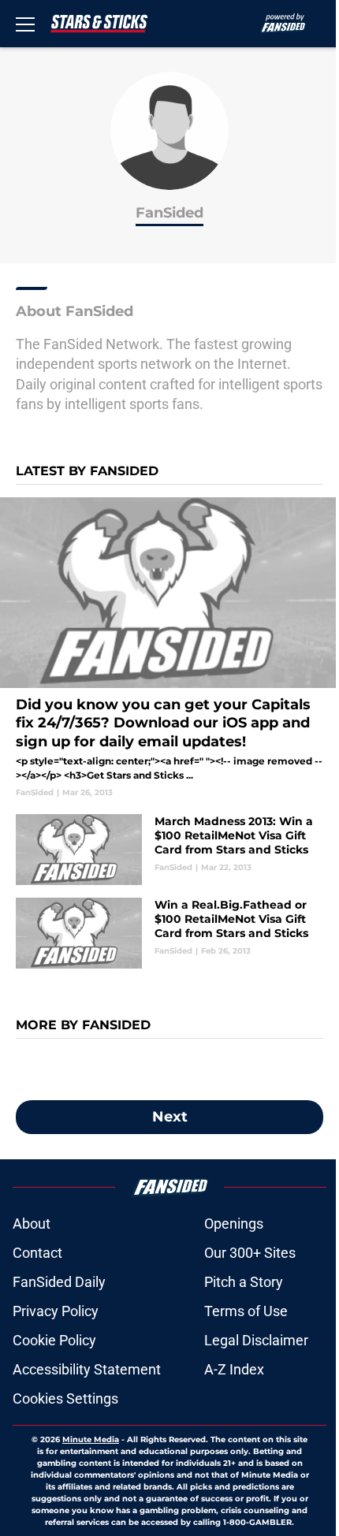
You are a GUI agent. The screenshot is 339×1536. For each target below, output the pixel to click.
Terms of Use (246, 1311)
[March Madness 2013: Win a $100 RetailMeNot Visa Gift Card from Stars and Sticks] (169, 849)
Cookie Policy (54, 1340)
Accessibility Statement (87, 1369)
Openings (233, 1223)
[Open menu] (25, 23)
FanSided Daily (59, 1282)
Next (170, 1116)
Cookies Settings (65, 1398)
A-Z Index (234, 1369)
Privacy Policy (56, 1311)
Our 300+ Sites (250, 1252)
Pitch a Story (243, 1282)
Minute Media (90, 1439)
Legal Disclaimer (256, 1340)
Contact (37, 1252)
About (31, 1223)
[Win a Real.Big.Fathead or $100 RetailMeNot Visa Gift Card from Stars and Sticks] (169, 933)
